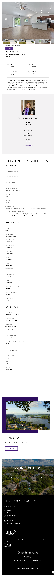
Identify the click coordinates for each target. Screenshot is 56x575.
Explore (11, 448)
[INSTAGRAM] (22, 552)
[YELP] (33, 552)
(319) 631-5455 (28, 130)
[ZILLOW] (37, 552)
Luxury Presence (38, 560)
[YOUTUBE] (30, 552)
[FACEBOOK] (18, 552)
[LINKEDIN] (26, 552)
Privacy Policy (34, 568)
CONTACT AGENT (28, 145)
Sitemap (6, 541)
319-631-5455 (11, 516)
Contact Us (28, 486)
